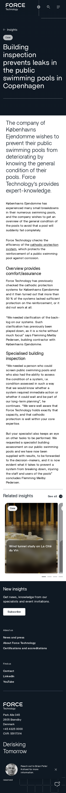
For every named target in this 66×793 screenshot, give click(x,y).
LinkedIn (8, 676)
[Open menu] (58, 7)
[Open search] (48, 7)
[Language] (38, 7)
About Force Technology (19, 643)
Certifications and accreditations (25, 648)
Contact (8, 671)
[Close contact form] (56, 769)
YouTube (8, 681)
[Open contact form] (57, 784)
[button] (32, 769)
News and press (13, 637)
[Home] (15, 7)
